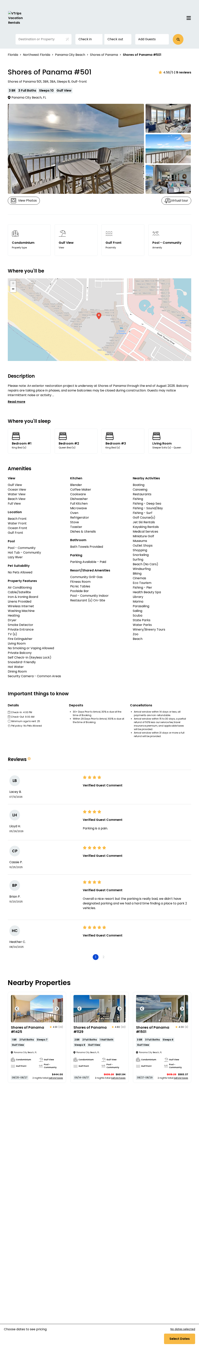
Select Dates (179, 1339)
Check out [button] (115, 39)
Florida (13, 54)
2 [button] (103, 957)
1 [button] (95, 957)
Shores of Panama (104, 54)
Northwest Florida (36, 54)
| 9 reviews (182, 72)
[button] (178, 39)
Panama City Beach (70, 54)
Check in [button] (85, 39)
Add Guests (147, 39)
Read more (16, 401)
